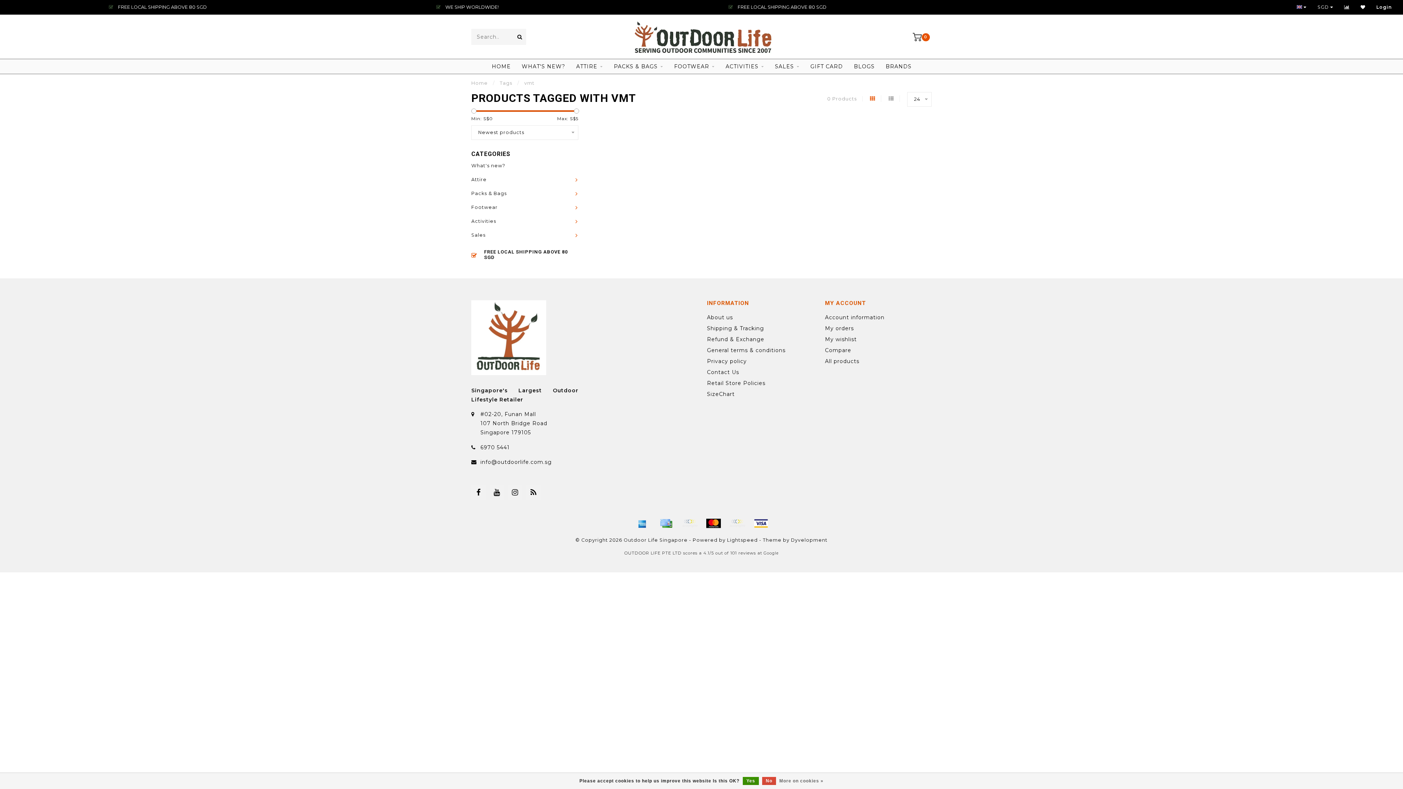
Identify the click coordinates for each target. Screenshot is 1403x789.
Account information (855, 317)
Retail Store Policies (736, 383)
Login (1384, 7)
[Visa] (761, 523)
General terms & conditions (746, 350)
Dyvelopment (809, 540)
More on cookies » (801, 781)
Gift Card (826, 66)
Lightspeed (742, 540)
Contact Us (723, 372)
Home (501, 66)
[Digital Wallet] (690, 523)
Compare (838, 350)
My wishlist (841, 339)
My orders (839, 328)
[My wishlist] (1363, 7)
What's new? (543, 66)
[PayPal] (737, 523)
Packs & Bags (636, 66)
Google (771, 553)
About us (720, 317)
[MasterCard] (713, 523)
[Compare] (1347, 7)
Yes (750, 781)
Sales (784, 66)
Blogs (864, 66)
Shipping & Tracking (735, 328)
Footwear (691, 66)
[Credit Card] (666, 523)
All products (842, 361)
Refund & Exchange (735, 339)
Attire (586, 66)
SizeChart (721, 394)
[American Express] (642, 523)
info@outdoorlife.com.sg (516, 462)
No (769, 781)
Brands (899, 66)
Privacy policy (727, 361)
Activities (742, 66)
